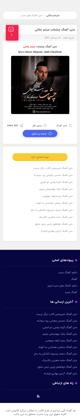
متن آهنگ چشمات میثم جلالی (55, 30)
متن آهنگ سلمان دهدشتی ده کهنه (54, 203)
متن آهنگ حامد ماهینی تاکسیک (56, 217)
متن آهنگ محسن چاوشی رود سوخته (53, 175)
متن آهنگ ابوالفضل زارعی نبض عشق (54, 224)
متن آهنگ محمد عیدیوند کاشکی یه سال (51, 210)
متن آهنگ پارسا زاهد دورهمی (58, 196)
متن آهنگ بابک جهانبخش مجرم (56, 189)
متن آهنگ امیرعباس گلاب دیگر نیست (53, 168)
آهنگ (74, 279)
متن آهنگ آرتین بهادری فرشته (57, 231)
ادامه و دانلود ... (37, 134)
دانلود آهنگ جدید (67, 272)
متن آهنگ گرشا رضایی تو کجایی (56, 182)
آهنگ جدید (71, 292)
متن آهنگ (61, 125)
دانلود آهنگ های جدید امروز (62, 286)
